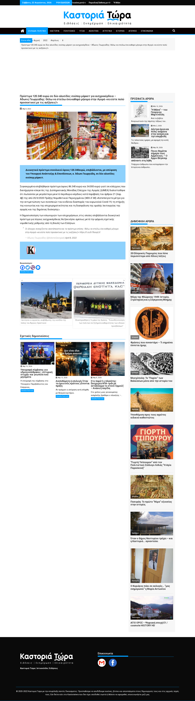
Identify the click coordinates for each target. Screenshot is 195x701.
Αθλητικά (93, 31)
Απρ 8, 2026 (97, 378)
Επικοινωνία (147, 31)
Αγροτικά (107, 31)
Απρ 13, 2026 (62, 378)
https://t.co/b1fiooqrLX (90, 232)
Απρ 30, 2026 (158, 147)
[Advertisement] (97, 70)
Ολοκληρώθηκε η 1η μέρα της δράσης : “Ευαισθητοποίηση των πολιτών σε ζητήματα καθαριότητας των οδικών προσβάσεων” (100, 323)
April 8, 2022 (71, 238)
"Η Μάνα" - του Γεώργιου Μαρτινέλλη (99, 3)
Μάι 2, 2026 (157, 126)
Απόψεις (133, 31)
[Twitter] (27, 267)
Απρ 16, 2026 (27, 366)
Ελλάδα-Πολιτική (37, 31)
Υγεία (82, 31)
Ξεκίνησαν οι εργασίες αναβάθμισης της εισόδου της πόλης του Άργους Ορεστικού (43, 321)
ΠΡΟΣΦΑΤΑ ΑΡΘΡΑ (142, 98)
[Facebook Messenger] (38, 267)
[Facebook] (22, 267)
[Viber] (33, 267)
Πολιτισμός (69, 31)
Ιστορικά (120, 31)
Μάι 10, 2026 (158, 106)
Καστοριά (54, 31)
